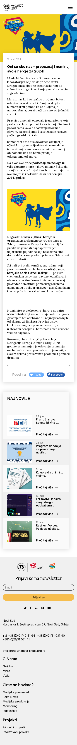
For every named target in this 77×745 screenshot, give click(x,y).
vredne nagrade (18, 332)
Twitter (38, 374)
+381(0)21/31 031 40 (51, 635)
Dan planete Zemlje (65, 366)
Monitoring (10, 706)
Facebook (57, 374)
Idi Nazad (15, 22)
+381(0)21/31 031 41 (16, 639)
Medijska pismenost (16, 692)
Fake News (10, 697)
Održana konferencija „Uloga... (11, 366)
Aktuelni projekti (14, 727)
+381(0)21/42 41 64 (21, 635)
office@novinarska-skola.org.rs (24, 651)
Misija (6, 671)
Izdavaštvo (10, 711)
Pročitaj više (44, 434)
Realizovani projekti (16, 732)
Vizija (6, 675)
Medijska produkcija (16, 701)
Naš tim (8, 666)
